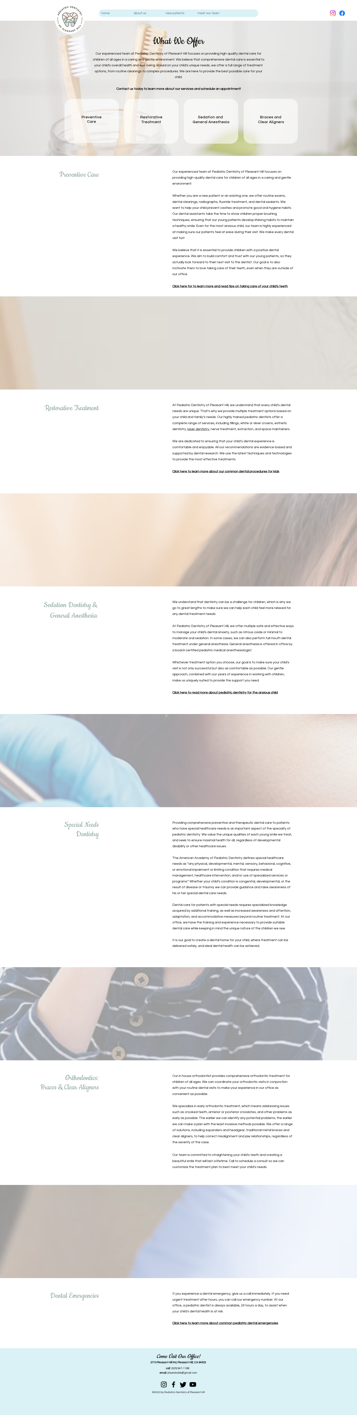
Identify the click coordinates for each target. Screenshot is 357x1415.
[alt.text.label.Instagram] (333, 13)
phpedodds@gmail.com (182, 1372)
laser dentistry (198, 429)
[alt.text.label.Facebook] (342, 13)
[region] (92, 121)
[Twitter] (183, 1384)
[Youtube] (193, 1384)
